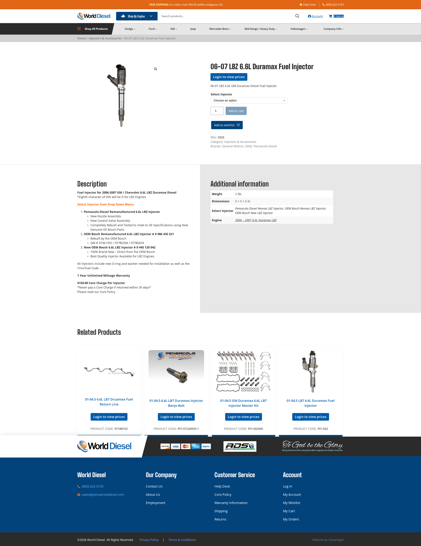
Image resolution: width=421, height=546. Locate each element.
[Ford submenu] (156, 29)
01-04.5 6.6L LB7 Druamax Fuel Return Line (109, 401)
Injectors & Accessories (105, 38)
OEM (248, 146)
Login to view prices (229, 77)
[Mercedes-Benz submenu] (230, 29)
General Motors (233, 146)
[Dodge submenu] (134, 29)
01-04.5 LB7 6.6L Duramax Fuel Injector (311, 403)
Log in (287, 486)
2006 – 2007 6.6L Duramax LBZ (256, 220)
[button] (156, 69)
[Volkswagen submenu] (307, 29)
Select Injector (221, 94)
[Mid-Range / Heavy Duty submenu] (276, 29)
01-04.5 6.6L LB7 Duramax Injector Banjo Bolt (176, 403)
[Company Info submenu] (343, 29)
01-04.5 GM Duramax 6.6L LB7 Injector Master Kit (243, 403)
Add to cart (236, 111)
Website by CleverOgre (328, 540)
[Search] (297, 16)
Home (81, 38)
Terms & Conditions (182, 540)
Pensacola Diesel (265, 146)
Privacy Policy (149, 540)
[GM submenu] (176, 29)
